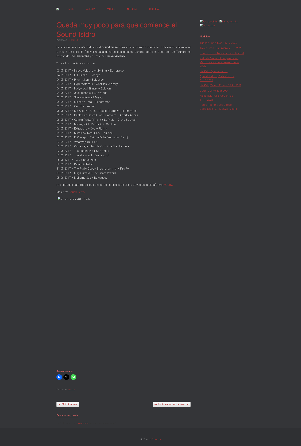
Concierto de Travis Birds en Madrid (222, 53)
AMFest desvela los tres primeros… (172, 404)
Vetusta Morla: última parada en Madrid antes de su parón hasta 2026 (219, 62)
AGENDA (90, 9)
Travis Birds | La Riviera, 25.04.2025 (221, 48)
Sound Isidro (77, 192)
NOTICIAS (132, 9)
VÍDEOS (111, 9)
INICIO (71, 9)
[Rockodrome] (57, 9)
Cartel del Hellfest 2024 (214, 90)
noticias (71, 389)
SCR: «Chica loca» (67, 404)
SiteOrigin (156, 439)
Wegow (168, 184)
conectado (83, 423)
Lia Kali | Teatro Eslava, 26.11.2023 (220, 85)
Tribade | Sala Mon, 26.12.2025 (218, 43)
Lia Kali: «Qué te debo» (213, 71)
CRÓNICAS (154, 9)
